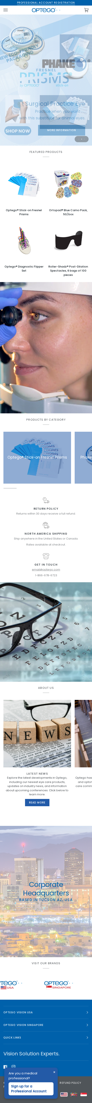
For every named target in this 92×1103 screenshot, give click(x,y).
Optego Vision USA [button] (18, 1012)
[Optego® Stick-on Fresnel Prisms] (23, 184)
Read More (37, 802)
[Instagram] (13, 1067)
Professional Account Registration (46, 2)
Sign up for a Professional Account (29, 1088)
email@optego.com (46, 570)
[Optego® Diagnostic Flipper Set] (23, 240)
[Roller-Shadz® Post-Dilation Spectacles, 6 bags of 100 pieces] (68, 240)
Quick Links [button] (12, 1037)
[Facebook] (5, 1067)
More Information (30, 130)
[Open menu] (9, 10)
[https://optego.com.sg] (21, 985)
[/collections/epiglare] (73, 985)
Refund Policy (70, 1083)
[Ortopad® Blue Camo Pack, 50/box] (68, 184)
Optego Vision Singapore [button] (23, 1025)
